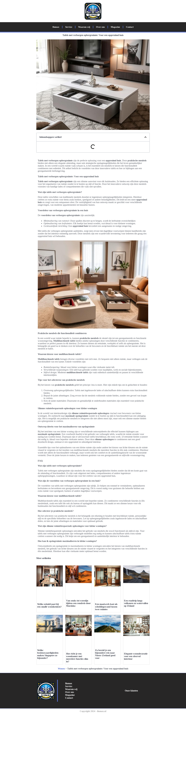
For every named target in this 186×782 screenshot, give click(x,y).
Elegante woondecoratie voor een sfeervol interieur (135, 656)
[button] (145, 137)
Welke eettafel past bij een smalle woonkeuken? (49, 605)
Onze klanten (131, 690)
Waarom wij (84, 27)
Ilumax (55, 27)
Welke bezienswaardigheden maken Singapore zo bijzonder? (47, 654)
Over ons (100, 27)
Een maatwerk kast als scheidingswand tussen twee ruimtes (106, 607)
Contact (130, 27)
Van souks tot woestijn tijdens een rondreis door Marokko (78, 603)
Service (68, 27)
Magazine (115, 27)
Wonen (61, 668)
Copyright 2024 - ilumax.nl (93, 711)
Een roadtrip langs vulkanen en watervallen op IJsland (136, 603)
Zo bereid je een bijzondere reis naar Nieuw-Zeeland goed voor (105, 654)
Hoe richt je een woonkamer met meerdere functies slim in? (77, 657)
